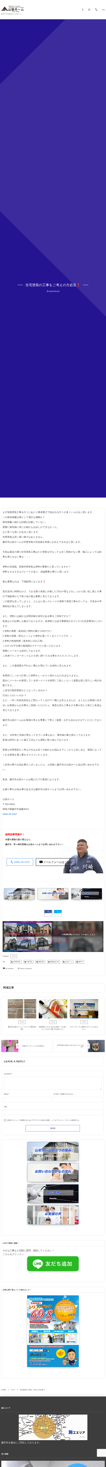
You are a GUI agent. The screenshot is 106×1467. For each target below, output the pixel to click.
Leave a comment (26, 968)
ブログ (14, 956)
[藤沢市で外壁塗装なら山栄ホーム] (12, 9)
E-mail (56, 1094)
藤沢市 (80, 962)
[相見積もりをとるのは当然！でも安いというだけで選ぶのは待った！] (53, 1008)
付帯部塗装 (16, 962)
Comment (7, 1074)
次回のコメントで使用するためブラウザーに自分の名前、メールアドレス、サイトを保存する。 (44, 1120)
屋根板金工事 (54, 962)
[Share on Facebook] (82, 9)
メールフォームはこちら (57, 862)
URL (5, 1107)
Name (6, 1094)
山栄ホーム (68, 962)
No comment (9, 968)
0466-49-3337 (10, 814)
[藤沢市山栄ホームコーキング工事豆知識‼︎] (22, 1008)
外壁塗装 (29, 962)
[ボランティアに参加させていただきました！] (84, 1008)
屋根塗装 (41, 962)
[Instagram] (89, 9)
